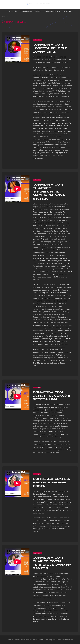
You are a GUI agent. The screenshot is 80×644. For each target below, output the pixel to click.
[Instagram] (73, 4)
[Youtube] (77, 4)
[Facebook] (69, 4)
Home (4, 17)
